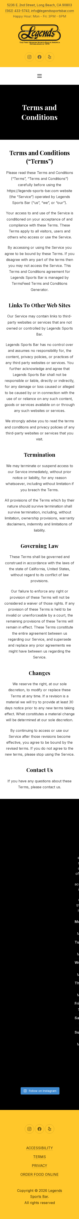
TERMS (39, 1157)
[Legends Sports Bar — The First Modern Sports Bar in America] (39, 35)
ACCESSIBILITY (39, 1148)
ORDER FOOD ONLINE (39, 1174)
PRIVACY (39, 1165)
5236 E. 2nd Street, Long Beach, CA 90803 (39, 5)
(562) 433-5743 (17, 11)
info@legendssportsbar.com (52, 11)
